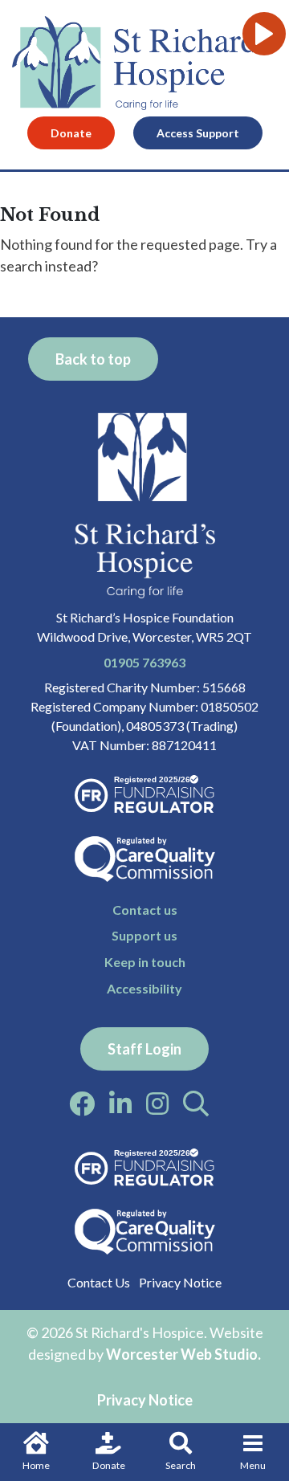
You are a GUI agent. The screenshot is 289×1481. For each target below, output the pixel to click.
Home (36, 1465)
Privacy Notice (180, 1282)
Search (180, 1465)
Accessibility (144, 988)
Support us (144, 935)
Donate (108, 1465)
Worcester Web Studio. (183, 1354)
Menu (253, 1465)
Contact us (144, 909)
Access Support (198, 133)
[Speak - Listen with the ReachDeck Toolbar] (264, 33)
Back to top (93, 359)
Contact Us (98, 1282)
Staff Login (144, 1049)
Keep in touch (144, 961)
